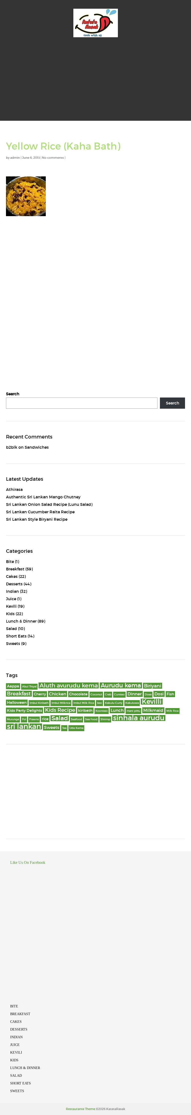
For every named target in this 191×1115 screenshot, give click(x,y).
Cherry (40, 694)
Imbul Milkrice (60, 703)
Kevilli (152, 702)
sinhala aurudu (138, 718)
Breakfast (15, 568)
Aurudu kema (121, 685)
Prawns (34, 719)
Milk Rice (172, 711)
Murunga (13, 719)
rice (45, 719)
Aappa (13, 686)
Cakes (12, 576)
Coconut (96, 694)
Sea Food (91, 719)
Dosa (148, 694)
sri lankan (24, 726)
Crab (108, 694)
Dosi (159, 694)
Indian (12, 591)
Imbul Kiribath (39, 703)
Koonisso (102, 711)
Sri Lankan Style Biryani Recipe (36, 519)
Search (12, 393)
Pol (24, 719)
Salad (11, 628)
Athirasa (14, 489)
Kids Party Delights (24, 710)
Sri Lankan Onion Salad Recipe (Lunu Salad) (49, 504)
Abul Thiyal (29, 686)
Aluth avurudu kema (69, 685)
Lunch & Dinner (21, 621)
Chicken (57, 694)
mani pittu (133, 711)
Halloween (17, 702)
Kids (10, 613)
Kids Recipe (60, 710)
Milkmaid (153, 710)
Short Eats (16, 636)
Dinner (135, 694)
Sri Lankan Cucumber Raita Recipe (40, 511)
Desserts (14, 583)
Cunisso (119, 694)
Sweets (13, 643)
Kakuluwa (132, 703)
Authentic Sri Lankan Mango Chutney (43, 496)
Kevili (11, 606)
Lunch (117, 710)
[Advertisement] (95, 83)
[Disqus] (95, 289)
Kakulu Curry (113, 703)
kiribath (85, 710)
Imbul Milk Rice (83, 703)
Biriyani (152, 686)
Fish (170, 694)
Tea (64, 728)
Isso (99, 703)
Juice (11, 598)
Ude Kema (76, 728)
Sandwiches (37, 447)
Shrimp (105, 719)
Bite (10, 561)
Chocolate (78, 694)
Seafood (76, 719)
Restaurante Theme (80, 1109)
